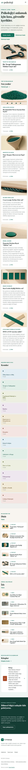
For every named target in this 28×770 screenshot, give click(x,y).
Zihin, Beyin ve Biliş (8, 107)
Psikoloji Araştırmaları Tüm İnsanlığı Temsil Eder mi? (17, 536)
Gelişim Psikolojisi (8, 197)
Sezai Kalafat (12, 767)
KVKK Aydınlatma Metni (21, 761)
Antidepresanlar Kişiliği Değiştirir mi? (16, 546)
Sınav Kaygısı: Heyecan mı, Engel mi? (13, 156)
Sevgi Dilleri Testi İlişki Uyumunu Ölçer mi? (16, 595)
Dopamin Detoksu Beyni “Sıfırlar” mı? (11, 244)
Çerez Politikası (4, 763)
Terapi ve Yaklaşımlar (9, 61)
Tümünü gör (4, 87)
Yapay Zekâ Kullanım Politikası (7, 761)
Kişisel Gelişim (7, 241)
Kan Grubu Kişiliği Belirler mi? (13, 288)
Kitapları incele (5, 661)
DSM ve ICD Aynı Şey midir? (12, 331)
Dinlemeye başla (20, 35)
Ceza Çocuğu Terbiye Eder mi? (13, 200)
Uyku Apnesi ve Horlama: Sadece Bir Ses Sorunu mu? (16, 632)
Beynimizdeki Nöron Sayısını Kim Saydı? (14, 110)
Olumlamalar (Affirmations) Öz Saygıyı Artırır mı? (18, 605)
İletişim (16, 752)
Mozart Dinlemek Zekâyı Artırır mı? (18, 614)
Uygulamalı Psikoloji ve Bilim (11, 329)
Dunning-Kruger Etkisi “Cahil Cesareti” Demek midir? (17, 623)
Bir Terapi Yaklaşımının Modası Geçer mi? (12, 65)
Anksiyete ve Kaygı (8, 152)
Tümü (2, 519)
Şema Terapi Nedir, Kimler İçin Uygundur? (17, 642)
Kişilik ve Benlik (7, 286)
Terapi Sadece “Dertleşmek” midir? (17, 527)
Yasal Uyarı (10, 752)
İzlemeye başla (5, 39)
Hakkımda (3, 752)
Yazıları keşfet (7, 35)
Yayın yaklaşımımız (8, 727)
